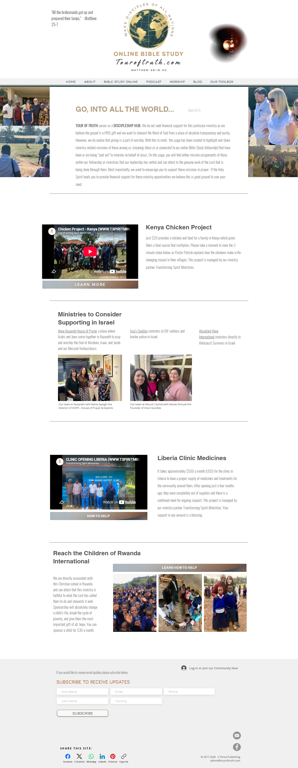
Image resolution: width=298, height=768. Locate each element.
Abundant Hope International (208, 334)
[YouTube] (237, 735)
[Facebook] (237, 747)
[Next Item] (239, 603)
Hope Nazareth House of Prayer (77, 331)
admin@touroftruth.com (225, 760)
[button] (243, 59)
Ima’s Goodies (139, 331)
